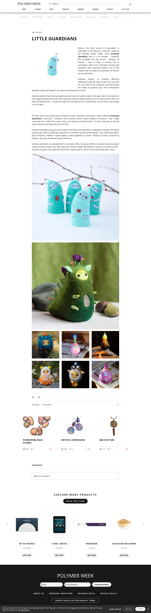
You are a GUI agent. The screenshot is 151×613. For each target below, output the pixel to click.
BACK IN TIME (106, 440)
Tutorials (62, 17)
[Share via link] (39, 397)
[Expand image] (45, 344)
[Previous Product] (7, 524)
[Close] (148, 609)
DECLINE (128, 609)
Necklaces (91, 17)
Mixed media (76, 17)
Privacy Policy (24, 610)
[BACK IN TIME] (114, 426)
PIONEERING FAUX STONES (33, 441)
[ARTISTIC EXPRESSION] (75, 426)
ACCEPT (140, 609)
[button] (130, 3)
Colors (50, 17)
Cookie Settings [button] (115, 609)
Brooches (104, 17)
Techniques (37, 17)
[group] (75, 533)
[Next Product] (143, 524)
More (115, 17)
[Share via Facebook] (33, 397)
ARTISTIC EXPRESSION (73, 440)
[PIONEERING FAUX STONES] (37, 426)
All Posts (24, 17)
